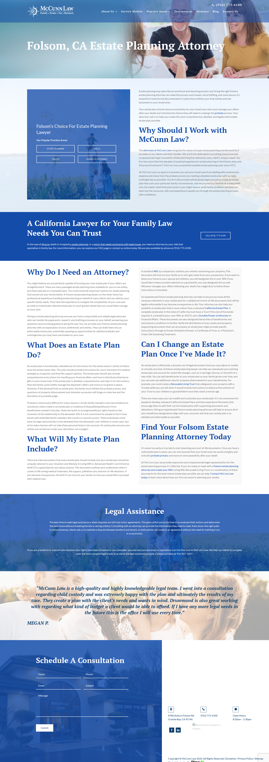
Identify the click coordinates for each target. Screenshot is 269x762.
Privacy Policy (245, 758)
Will (155, 271)
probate (219, 112)
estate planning (79, 244)
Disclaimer (230, 758)
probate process (159, 455)
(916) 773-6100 (209, 715)
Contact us (161, 553)
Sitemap (259, 758)
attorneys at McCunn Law (157, 150)
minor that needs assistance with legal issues (117, 244)
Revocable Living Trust (183, 383)
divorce (46, 244)
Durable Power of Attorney (213, 315)
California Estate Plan (216, 307)
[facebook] (171, 730)
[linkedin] (178, 730)
